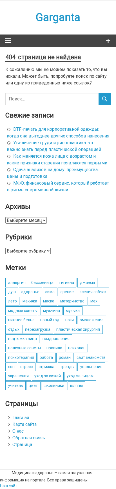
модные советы (22, 310)
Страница (22, 444)
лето (12, 301)
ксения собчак (93, 292)
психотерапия (21, 357)
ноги (69, 320)
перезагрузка (37, 329)
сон (11, 366)
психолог (76, 348)
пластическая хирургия (78, 329)
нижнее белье (21, 320)
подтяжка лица (22, 338)
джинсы (87, 282)
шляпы (76, 385)
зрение (67, 292)
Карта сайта (24, 424)
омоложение (92, 320)
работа (46, 357)
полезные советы (24, 348)
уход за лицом (80, 376)
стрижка (46, 366)
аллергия (17, 282)
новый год (49, 320)
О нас (18, 431)
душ (12, 292)
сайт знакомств (91, 357)
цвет (33, 385)
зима (50, 292)
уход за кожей (47, 376)
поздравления (56, 338)
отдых (13, 329)
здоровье (30, 292)
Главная (20, 417)
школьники (54, 385)
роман (65, 357)
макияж (30, 301)
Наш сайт (8, 486)
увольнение (91, 366)
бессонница (42, 282)
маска (48, 301)
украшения (18, 376)
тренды (67, 366)
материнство (72, 301)
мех (93, 301)
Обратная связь (28, 437)
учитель (15, 385)
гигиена (66, 282)
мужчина (51, 310)
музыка (73, 310)
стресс (26, 366)
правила (54, 348)
